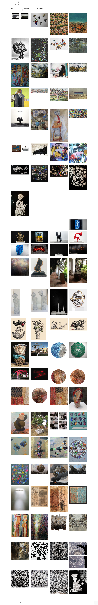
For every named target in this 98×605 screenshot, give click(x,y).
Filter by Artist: (26, 8)
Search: (12, 8)
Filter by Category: (40, 8)
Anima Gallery (17, 602)
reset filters (53, 9)
